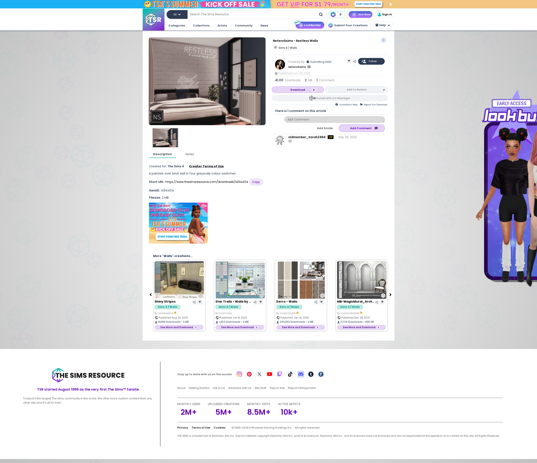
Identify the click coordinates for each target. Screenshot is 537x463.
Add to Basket (357, 89)
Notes (190, 154)
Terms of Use (201, 428)
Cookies (219, 428)
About (181, 388)
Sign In (387, 14)
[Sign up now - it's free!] (178, 223)
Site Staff (260, 388)
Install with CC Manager (333, 98)
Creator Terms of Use (206, 166)
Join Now (364, 14)
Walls (293, 48)
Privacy (182, 428)
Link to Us (219, 388)
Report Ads (277, 388)
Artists (222, 26)
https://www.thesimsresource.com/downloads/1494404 (206, 182)
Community (244, 26)
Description (162, 154)
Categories (176, 26)
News (264, 26)
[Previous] (151, 294)
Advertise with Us (239, 388)
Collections (201, 26)
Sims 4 (283, 48)
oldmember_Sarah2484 (307, 137)
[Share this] (354, 61)
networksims (297, 67)
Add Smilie (325, 128)
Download (298, 90)
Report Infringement (301, 388)
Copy (256, 182)
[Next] (391, 294)
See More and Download (176, 327)
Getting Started (199, 388)
